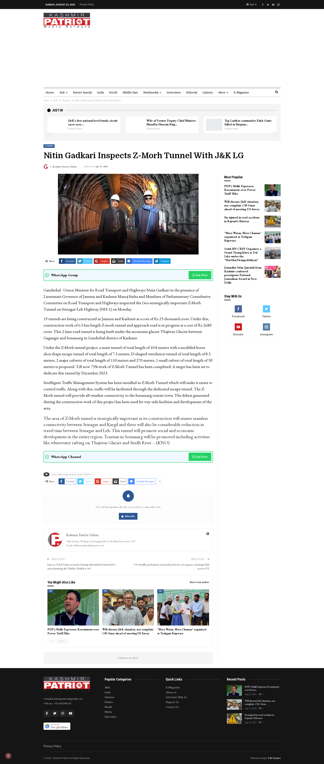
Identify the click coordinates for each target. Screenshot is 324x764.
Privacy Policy (87, 4)
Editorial (191, 92)
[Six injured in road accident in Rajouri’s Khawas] (273, 222)
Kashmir (49, 146)
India (100, 92)
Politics (109, 702)
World (113, 92)
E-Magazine (241, 92)
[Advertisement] (162, 56)
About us (171, 692)
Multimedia (150, 92)
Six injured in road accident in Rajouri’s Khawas (259, 716)
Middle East (130, 92)
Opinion (207, 92)
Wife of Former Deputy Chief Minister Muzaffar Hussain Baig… (171, 122)
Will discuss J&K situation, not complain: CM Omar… (260, 702)
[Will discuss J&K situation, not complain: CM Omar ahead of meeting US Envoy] (128, 607)
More (221, 92)
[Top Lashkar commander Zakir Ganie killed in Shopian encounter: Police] (214, 125)
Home (50, 92)
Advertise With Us (176, 697)
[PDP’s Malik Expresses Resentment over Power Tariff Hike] (73, 607)
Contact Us (172, 706)
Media (108, 711)
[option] (162, 124)
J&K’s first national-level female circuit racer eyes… (93, 122)
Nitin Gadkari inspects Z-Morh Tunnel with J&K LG (72, 474)
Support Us (172, 702)
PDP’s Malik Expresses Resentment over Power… (262, 688)
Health (108, 706)
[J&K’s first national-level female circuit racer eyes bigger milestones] (58, 125)
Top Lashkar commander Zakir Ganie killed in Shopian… (248, 122)
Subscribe (130, 516)
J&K (62, 92)
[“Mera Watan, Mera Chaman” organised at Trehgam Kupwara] (183, 607)
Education (110, 716)
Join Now (202, 275)
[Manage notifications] (8, 756)
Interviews (174, 92)
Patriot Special (82, 92)
